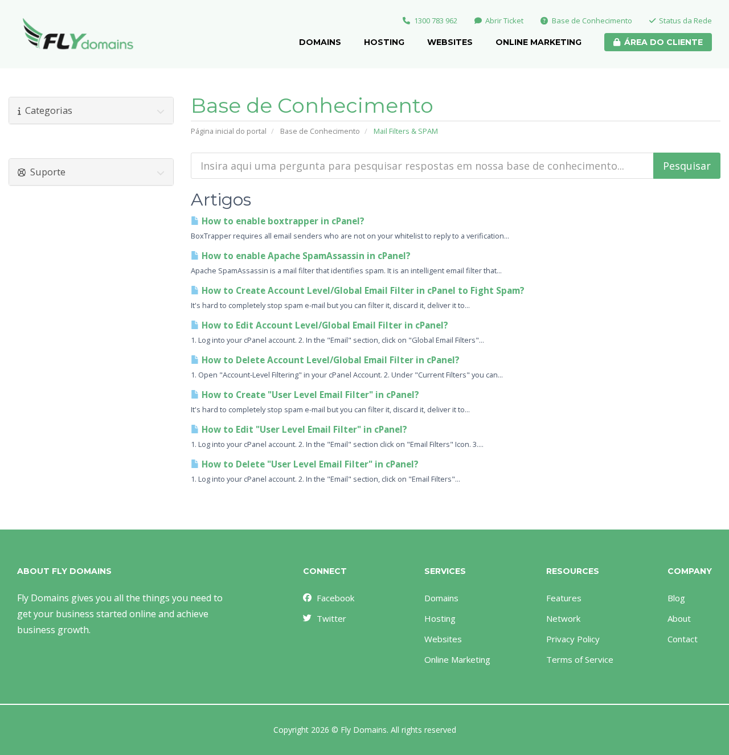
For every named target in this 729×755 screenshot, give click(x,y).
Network (563, 618)
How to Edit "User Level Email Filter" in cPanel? (303, 430)
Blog (676, 598)
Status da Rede (685, 20)
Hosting (384, 42)
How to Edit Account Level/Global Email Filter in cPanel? (323, 325)
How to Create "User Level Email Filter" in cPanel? (309, 395)
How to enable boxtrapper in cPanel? (281, 221)
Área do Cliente (663, 42)
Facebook (335, 598)
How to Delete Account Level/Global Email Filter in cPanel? (329, 360)
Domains (320, 42)
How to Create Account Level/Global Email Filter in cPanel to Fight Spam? (362, 291)
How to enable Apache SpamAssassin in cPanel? (305, 256)
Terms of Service (579, 659)
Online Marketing (538, 42)
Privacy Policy (573, 639)
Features (563, 598)
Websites (450, 42)
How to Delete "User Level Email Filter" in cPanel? (309, 464)
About (679, 618)
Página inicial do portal (229, 131)
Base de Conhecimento (592, 20)
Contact (682, 639)
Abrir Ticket (504, 20)
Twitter (331, 618)
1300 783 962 (435, 20)
